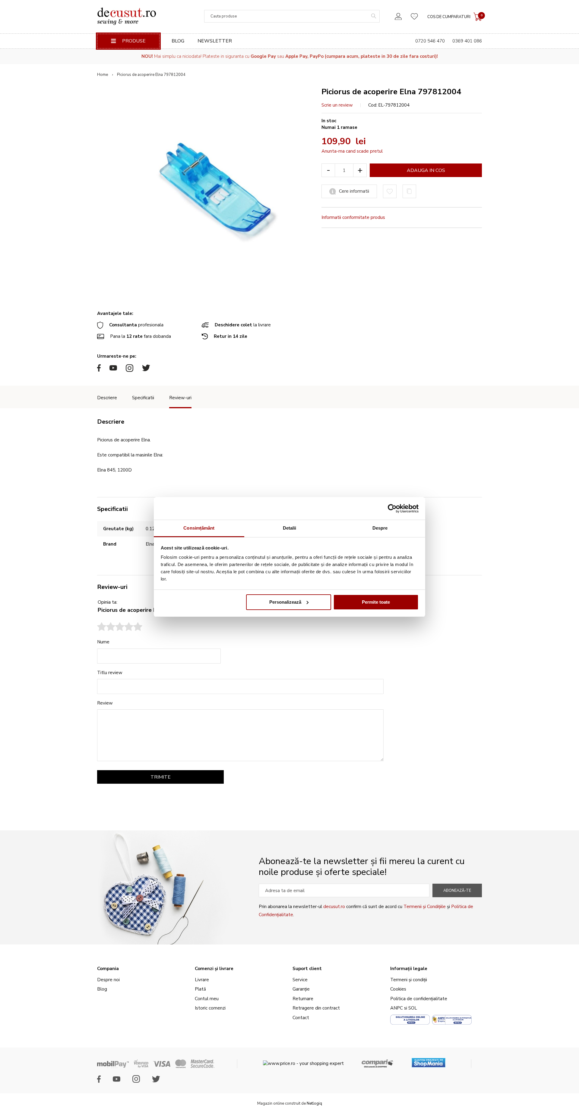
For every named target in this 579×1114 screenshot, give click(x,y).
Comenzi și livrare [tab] (214, 969)
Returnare (303, 999)
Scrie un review (337, 105)
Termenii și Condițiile (424, 907)
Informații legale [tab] (408, 969)
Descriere (107, 398)
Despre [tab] (380, 528)
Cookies (398, 989)
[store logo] (126, 16)
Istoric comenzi (210, 1008)
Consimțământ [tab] (198, 528)
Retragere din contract (316, 1008)
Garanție (301, 989)
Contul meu (207, 999)
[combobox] (292, 16)
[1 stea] (101, 627)
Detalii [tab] (289, 528)
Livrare (202, 980)
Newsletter (215, 41)
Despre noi (108, 980)
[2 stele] (106, 627)
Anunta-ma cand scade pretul (352, 151)
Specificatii (143, 398)
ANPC (396, 1008)
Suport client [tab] (307, 969)
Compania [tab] (108, 969)
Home (102, 74)
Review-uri (180, 398)
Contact (301, 1018)
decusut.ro (334, 907)
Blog (178, 41)
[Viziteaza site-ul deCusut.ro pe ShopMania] (428, 1060)
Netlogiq (314, 1103)
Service (300, 980)
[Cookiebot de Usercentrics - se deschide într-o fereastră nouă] (392, 508)
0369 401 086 (467, 41)
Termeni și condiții (408, 980)
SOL (412, 1008)
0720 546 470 (430, 41)
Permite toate (376, 602)
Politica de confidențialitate (418, 999)
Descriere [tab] (110, 422)
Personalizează (285, 602)
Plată (200, 989)
